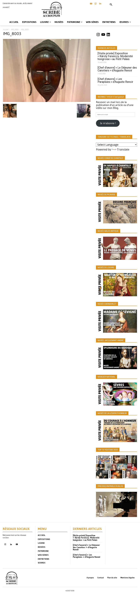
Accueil (5, 29)
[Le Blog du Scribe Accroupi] (52, 9)
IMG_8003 (15, 29)
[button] (111, 4)
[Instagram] (95, 4)
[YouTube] (91, 4)
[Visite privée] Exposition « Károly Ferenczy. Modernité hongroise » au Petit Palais (115, 56)
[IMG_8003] (47, 101)
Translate (123, 149)
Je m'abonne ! (108, 123)
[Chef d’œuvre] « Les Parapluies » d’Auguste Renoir (115, 80)
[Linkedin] (100, 4)
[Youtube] (16, 544)
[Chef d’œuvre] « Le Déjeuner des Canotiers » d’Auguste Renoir (117, 69)
